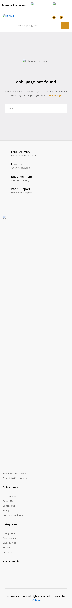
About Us (8, 501)
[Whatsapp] (21, 571)
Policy (6, 510)
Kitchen (7, 547)
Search (65, 25)
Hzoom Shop (10, 496)
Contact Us (9, 505)
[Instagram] (3, 571)
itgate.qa (36, 600)
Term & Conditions (13, 515)
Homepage (55, 95)
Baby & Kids (9, 542)
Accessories (9, 538)
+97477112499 (18, 473)
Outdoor (7, 552)
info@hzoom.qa (18, 478)
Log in (67, 18)
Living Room (9, 533)
